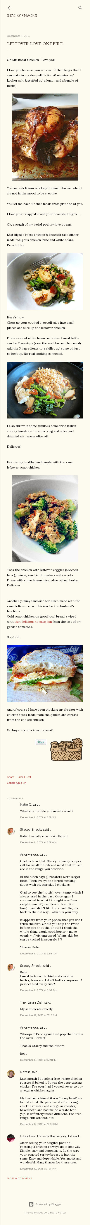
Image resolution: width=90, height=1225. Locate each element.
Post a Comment (19, 1178)
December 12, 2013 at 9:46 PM (39, 1124)
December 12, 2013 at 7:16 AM (38, 1015)
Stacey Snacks (22, 15)
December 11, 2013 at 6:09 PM (38, 990)
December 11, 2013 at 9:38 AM (38, 953)
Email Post (24, 776)
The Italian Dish (31, 1002)
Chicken (21, 782)
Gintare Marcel (56, 1212)
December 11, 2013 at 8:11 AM (38, 817)
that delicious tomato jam (33, 622)
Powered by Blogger (48, 1204)
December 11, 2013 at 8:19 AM (38, 842)
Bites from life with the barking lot (46, 1136)
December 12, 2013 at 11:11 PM (38, 1168)
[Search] (80, 7)
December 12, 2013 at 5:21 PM (38, 1059)
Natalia (25, 1072)
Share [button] (10, 776)
